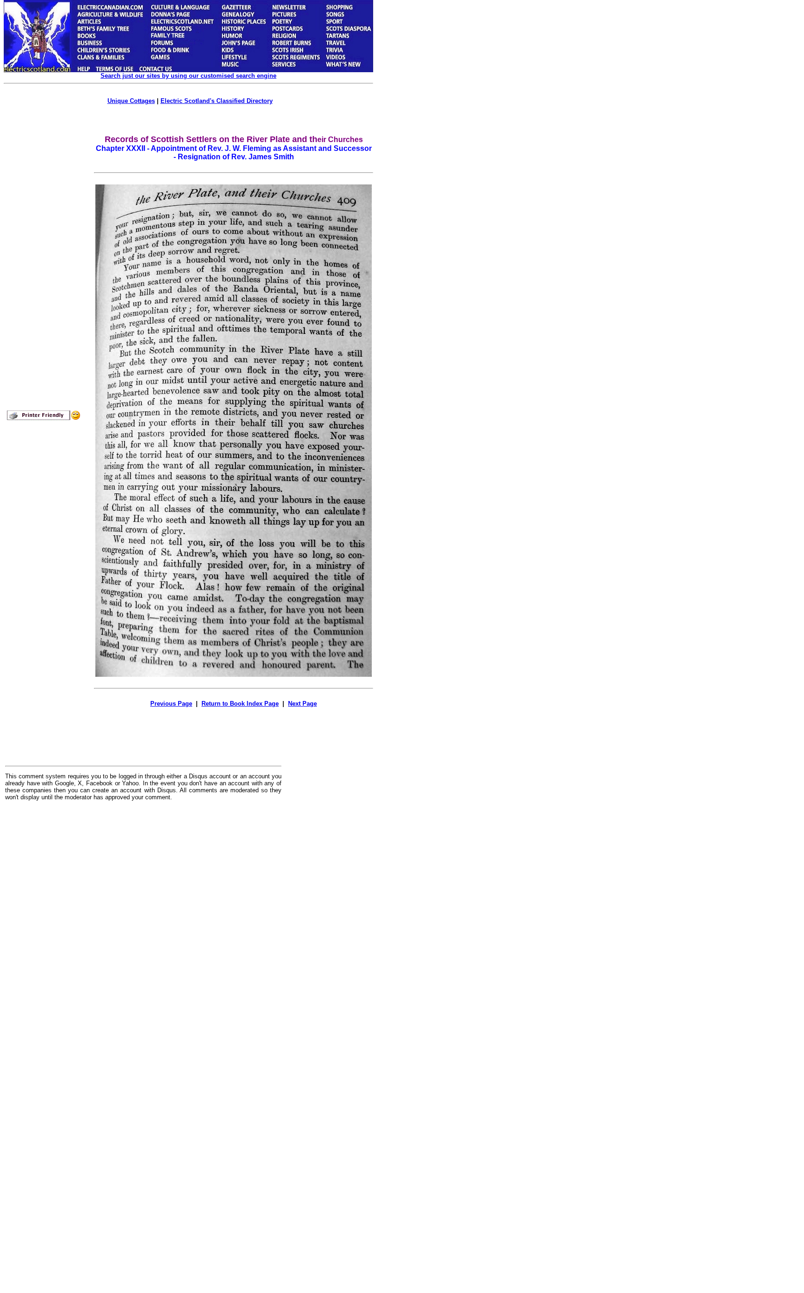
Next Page (302, 703)
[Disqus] (143, 923)
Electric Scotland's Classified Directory (217, 100)
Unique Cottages (131, 100)
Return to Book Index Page (240, 703)
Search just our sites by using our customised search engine (188, 75)
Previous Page (171, 703)
